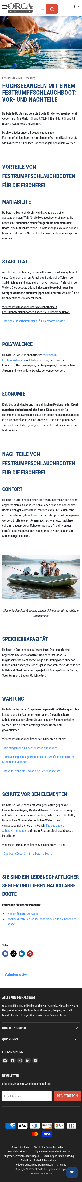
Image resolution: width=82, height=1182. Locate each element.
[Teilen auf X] (13, 953)
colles (35, 919)
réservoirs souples (51, 919)
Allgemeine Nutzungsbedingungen (52, 1151)
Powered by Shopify (41, 1173)
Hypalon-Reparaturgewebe (22, 914)
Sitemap (61, 1164)
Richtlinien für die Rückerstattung (38, 1160)
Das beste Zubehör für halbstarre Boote (28, 854)
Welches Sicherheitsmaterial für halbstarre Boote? (34, 321)
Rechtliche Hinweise (18, 1151)
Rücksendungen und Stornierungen (34, 1164)
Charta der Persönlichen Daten (50, 1147)
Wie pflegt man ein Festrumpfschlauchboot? (30, 748)
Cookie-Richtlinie (20, 1147)
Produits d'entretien (18, 919)
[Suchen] (52, 9)
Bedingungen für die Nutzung (59, 1156)
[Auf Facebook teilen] (5, 953)
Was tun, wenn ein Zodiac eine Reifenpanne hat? (32, 771)
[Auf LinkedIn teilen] (22, 953)
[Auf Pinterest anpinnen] (30, 953)
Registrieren (67, 1096)
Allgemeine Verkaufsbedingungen (21, 1156)
